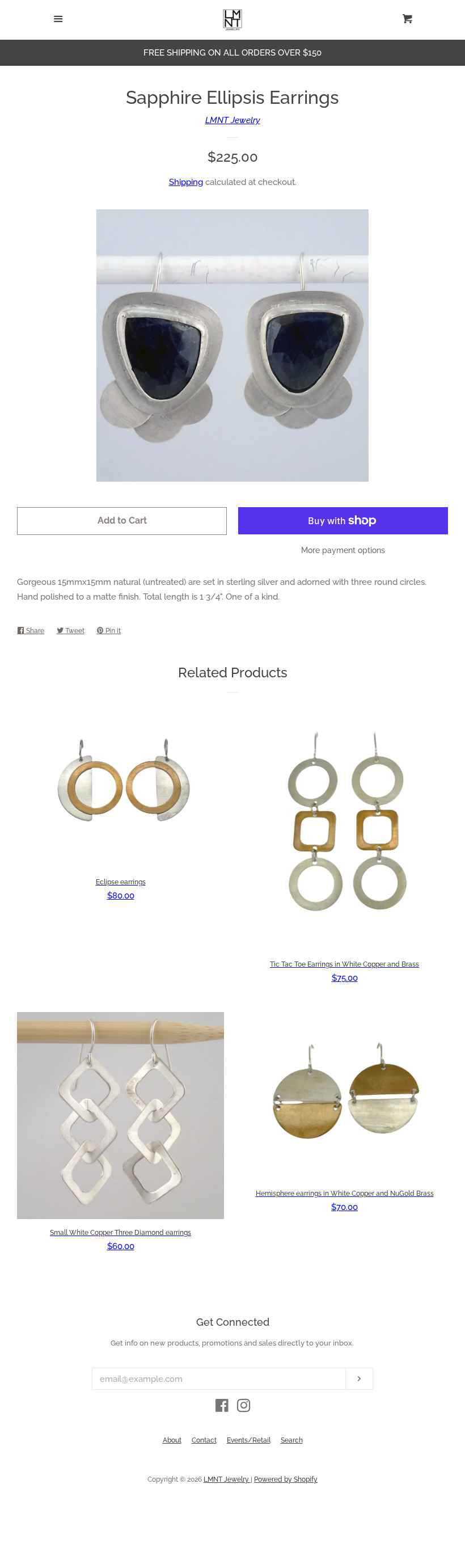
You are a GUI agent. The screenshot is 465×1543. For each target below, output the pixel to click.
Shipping (186, 182)
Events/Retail (248, 1440)
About (172, 1440)
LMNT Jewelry (232, 120)
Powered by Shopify (286, 1479)
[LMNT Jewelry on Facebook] (222, 1408)
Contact (204, 1440)
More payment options (343, 550)
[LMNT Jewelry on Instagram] (244, 1408)
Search (292, 1440)
